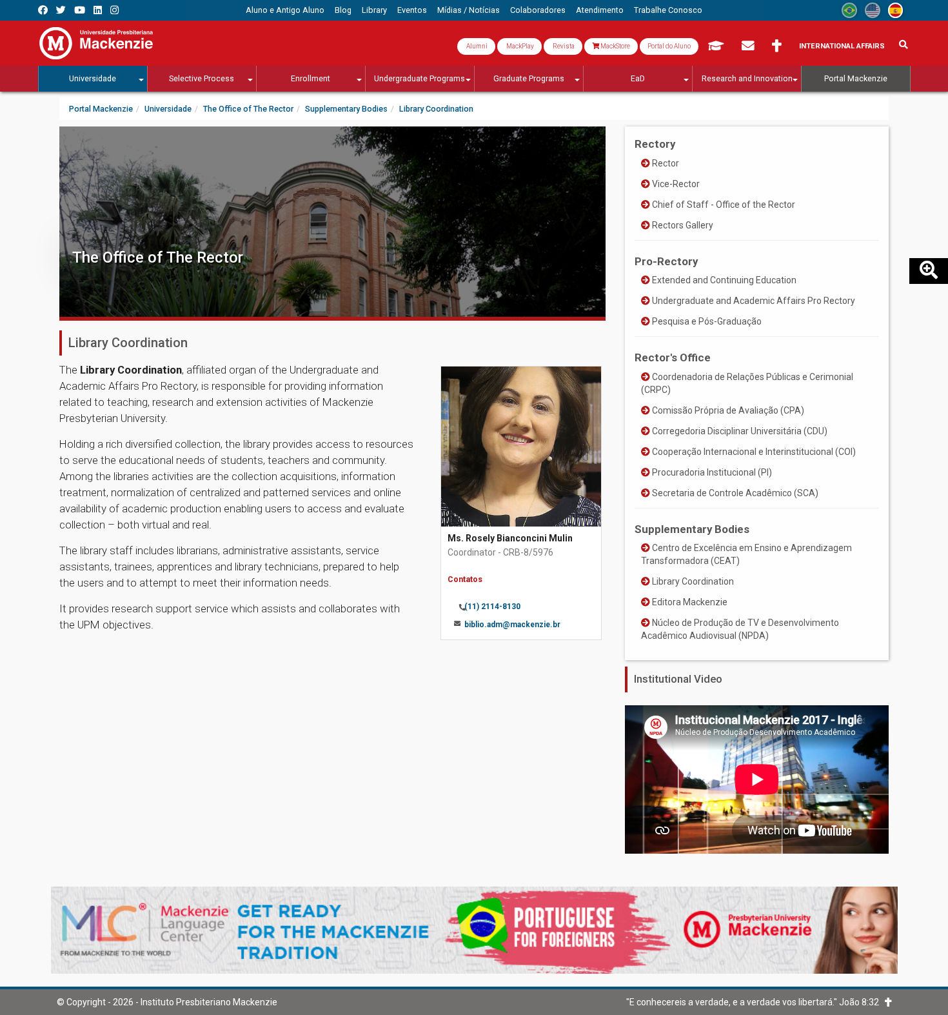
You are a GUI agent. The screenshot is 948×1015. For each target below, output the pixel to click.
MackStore (614, 46)
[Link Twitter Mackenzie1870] (61, 10)
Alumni (476, 46)
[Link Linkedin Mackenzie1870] (97, 10)
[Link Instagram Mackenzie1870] (114, 10)
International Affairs (842, 46)
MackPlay (519, 46)
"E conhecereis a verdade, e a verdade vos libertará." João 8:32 (755, 1002)
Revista (563, 46)
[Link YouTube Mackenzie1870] (79, 10)
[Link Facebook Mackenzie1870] (43, 10)
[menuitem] (285, 10)
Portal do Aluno (669, 46)
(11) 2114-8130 (492, 606)
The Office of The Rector (157, 257)
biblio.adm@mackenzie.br (512, 624)
